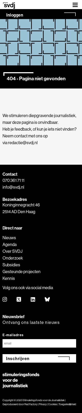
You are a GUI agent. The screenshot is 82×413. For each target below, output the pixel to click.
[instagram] (5, 299)
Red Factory (30, 404)
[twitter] (19, 299)
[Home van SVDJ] (9, 5)
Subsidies (11, 264)
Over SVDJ (12, 251)
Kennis (9, 278)
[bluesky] (47, 299)
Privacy (43, 404)
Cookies (52, 404)
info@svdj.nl (13, 187)
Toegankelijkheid (67, 404)
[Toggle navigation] (75, 4)
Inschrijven (18, 358)
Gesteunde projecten (22, 271)
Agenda (10, 244)
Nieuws (9, 237)
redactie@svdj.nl (23, 142)
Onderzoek (13, 258)
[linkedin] (33, 299)
